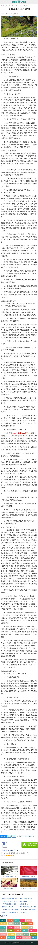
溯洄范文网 (16, 942)
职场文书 (17, 5)
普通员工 (3, 836)
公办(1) (3, 930)
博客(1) (11, 923)
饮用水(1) (11, 934)
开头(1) (9, 920)
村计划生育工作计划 (26, 912)
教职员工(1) (26, 937)
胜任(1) (25, 930)
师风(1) (17, 927)
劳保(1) (34, 937)
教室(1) (24, 923)
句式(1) (16, 920)
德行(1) (24, 927)
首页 (9, 5)
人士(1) (30, 923)
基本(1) (29, 920)
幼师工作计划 (24, 904)
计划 (9, 836)
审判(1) (30, 927)
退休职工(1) (32, 930)
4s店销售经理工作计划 (9, 904)
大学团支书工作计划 (26, 898)
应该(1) (3, 920)
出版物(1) (33, 934)
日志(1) (19, 937)
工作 (14, 836)
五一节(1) (3, 923)
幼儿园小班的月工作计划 (9, 901)
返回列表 (4, 915)
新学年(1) (19, 934)
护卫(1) (22, 920)
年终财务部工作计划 (26, 901)
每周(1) (17, 923)
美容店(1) (18, 930)
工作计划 (25, 5)
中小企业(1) (10, 937)
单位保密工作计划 (7, 907)
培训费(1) (10, 930)
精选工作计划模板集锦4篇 (10, 912)
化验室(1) (10, 927)
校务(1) (3, 927)
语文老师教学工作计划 (27, 836)
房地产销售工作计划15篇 (9, 898)
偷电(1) (26, 934)
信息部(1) (3, 934)
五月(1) (3, 937)
